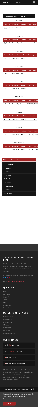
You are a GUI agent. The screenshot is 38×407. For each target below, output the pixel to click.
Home (5, 291)
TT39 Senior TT (19, 127)
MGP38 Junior (19, 142)
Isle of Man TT (7, 294)
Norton (23, 43)
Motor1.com (7, 327)
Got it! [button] (9, 403)
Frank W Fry (15, 28)
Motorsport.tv (7, 319)
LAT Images (6, 330)
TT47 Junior (19, 81)
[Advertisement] (19, 217)
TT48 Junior (19, 66)
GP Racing (6, 325)
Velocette (23, 28)
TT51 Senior (19, 36)
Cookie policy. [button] (7, 399)
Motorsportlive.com (9, 333)
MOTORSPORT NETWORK (17, 281)
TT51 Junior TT (19, 21)
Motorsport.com (8, 317)
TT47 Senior (19, 97)
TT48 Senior (19, 51)
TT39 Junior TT (19, 112)
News (5, 302)
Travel (5, 299)
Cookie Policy (25, 389)
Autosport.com (7, 322)
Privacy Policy (7, 305)
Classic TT (6, 297)
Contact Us (6, 308)
